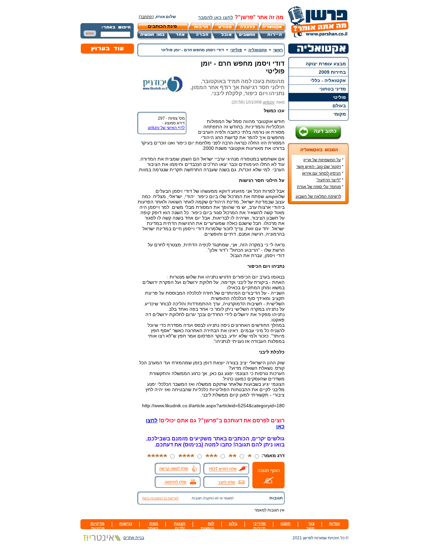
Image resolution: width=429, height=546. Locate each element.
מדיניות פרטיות (97, 526)
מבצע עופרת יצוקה (326, 63)
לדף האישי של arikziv (166, 127)
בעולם (339, 105)
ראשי (278, 50)
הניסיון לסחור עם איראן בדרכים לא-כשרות (323, 175)
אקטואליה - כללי (328, 80)
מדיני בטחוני (332, 89)
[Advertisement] (318, 309)
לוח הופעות (207, 526)
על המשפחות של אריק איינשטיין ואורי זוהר (323, 162)
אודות (334, 523)
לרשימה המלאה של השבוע (318, 196)
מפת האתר (152, 526)
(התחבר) (146, 16)
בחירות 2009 (332, 72)
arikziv (268, 102)
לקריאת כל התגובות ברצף (160, 498)
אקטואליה (257, 50)
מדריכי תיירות (259, 526)
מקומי (339, 114)
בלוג (233, 523)
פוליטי (339, 97)
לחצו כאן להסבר (215, 17)
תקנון (286, 523)
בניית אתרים (133, 537)
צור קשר (310, 526)
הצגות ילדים (179, 526)
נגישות (125, 523)
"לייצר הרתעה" (328, 180)
